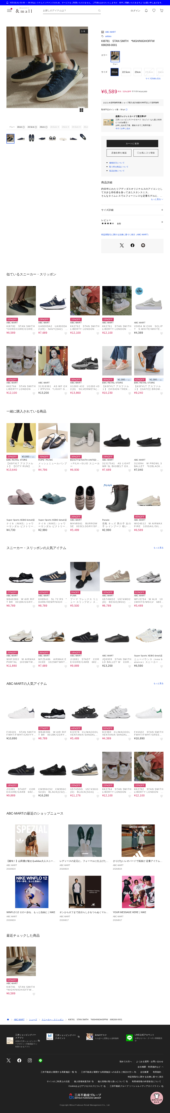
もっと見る (156, 199)
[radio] (115, 58)
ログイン (135, 10)
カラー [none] (104, 55)
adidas (108, 36)
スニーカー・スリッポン (53, 1019)
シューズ (33, 1019)
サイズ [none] (104, 72)
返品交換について (117, 171)
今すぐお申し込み (123, 128)
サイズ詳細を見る (153, 78)
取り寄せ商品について (118, 167)
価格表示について (117, 163)
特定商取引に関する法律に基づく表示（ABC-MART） (125, 234)
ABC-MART (110, 32)
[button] (47, 75)
